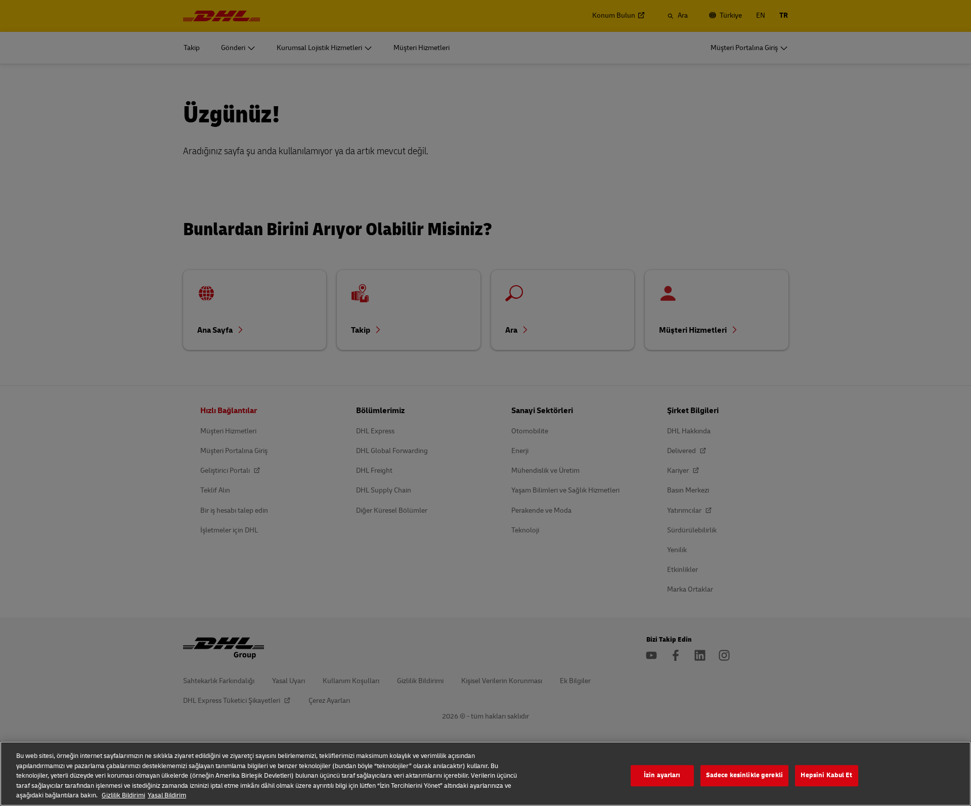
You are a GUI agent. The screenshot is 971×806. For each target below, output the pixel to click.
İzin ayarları (662, 775)
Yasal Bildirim (167, 795)
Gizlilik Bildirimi (123, 795)
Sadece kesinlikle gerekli (744, 775)
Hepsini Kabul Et (826, 775)
